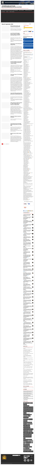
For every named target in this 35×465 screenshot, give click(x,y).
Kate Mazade (17, 105)
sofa (24, 448)
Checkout (7, 11)
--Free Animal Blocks (25, 97)
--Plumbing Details (25, 112)
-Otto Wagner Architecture (26, 129)
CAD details (26, 417)
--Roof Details (24, 118)
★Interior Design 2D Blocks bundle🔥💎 (27, 52)
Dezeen (13, 72)
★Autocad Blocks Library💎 (26, 59)
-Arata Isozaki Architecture (26, 126)
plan (32, 442)
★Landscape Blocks (25, 170)
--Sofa (24, 63)
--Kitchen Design (25, 162)
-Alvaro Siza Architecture (26, 136)
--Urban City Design (25, 174)
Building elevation (25, 165)
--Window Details (25, 120)
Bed (30, 414)
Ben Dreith (17, 64)
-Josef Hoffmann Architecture (26, 140)
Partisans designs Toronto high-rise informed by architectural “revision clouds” (16, 62)
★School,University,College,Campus (27, 180)
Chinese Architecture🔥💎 (26, 199)
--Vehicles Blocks (25, 74)
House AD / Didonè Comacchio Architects (15, 117)
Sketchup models (25, 198)
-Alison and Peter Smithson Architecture (27, 135)
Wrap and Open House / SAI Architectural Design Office (15, 26)
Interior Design (27, 427)
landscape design (27, 434)
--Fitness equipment (25, 64)
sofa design (27, 448)
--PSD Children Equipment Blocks (27, 155)
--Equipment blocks (25, 69)
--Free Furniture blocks (25, 96)
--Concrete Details (25, 110)
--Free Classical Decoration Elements (27, 83)
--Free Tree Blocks (25, 106)
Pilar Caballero (17, 27)
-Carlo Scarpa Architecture (26, 127)
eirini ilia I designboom (18, 126)
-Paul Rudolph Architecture (26, 130)
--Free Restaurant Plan (25, 90)
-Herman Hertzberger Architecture (27, 138)
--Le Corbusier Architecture (26, 146)
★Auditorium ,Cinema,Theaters (26, 193)
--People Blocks (25, 71)
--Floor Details (24, 111)
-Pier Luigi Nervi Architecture (26, 131)
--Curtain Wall (24, 115)
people (24, 442)
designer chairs (26, 419)
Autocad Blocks (27, 414)
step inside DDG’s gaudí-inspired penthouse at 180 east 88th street (16, 93)
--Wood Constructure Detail (26, 121)
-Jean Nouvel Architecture (26, 128)
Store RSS (25, 389)
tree (30, 449)
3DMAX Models (25, 166)
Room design (26, 446)
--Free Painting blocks (25, 101)
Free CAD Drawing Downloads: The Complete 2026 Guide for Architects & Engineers (27, 356)
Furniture (25, 423)
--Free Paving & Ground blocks (26, 102)
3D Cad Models (25, 167)
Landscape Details (27, 436)
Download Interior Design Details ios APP (28, 47)
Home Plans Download (25, 169)
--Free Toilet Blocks (25, 105)
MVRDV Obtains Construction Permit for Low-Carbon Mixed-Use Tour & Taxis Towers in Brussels (27, 382)
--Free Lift (24, 89)
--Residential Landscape (26, 173)
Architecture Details (28, 409)
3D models (25, 404)
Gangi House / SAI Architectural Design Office (16, 44)
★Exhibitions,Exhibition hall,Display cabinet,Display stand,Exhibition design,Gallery (27, 187)
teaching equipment (26, 449)
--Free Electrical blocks (25, 99)
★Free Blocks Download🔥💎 (28, 10)
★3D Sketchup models (25, 168)
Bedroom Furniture (25, 62)
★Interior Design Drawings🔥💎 (26, 158)
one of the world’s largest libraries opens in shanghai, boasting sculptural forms (15, 34)
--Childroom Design (25, 161)
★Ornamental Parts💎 (25, 56)
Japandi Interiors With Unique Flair (15, 134)
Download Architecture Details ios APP (28, 39)
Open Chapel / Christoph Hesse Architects (28, 366)
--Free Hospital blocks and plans (26, 79)
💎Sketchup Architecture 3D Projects (27, 109)
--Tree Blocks (24, 75)
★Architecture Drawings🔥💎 (26, 152)
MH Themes (11, 463)
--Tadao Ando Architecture (26, 148)
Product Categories (12, 11)
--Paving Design (25, 163)
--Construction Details (25, 114)
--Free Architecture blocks (26, 94)
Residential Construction (27, 445)
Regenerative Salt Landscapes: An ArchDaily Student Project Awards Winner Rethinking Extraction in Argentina (28, 374)
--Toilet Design (25, 164)
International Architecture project (27, 108)
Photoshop (24, 76)
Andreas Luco (17, 45)
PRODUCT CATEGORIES (21, 10)
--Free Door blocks (25, 98)
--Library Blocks (25, 73)
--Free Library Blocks (25, 80)
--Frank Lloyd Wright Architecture (27, 145)
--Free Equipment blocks (26, 84)
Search (19, 455)
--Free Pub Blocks (25, 81)
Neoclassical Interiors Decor (28, 439)
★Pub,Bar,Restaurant (25, 197)
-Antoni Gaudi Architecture (26, 137)
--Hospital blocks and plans (26, 72)
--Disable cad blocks (25, 70)
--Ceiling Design (25, 160)
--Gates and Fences (25, 171)
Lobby (24, 438)
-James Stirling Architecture (26, 139)
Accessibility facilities (26, 405)
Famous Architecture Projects (26, 107)
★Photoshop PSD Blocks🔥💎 (26, 154)
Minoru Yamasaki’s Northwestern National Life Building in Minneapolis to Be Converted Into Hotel (28, 378)
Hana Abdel (17, 76)
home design (27, 425)
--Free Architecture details (26, 87)
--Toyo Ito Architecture (25, 149)
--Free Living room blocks (26, 86)
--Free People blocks (25, 103)
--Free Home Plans (25, 92)
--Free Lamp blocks (25, 100)
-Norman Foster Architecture (26, 142)
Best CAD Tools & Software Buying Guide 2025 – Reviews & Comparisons (9, 10)
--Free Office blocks (25, 95)
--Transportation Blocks (26, 66)
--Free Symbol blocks (25, 104)
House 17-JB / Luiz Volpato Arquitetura (27, 363)
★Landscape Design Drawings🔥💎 (27, 172)
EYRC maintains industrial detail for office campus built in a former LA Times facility (16, 103)
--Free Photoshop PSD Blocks (26, 157)
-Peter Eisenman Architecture (26, 143)
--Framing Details (25, 117)
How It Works (3, 11)
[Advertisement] (17, 17)
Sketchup (30, 446)
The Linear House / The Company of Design (16, 75)
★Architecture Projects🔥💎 (26, 151)
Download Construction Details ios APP (28, 42)
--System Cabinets (25, 65)
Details (30, 419)
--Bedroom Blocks (25, 67)
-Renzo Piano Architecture (26, 132)
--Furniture (24, 61)
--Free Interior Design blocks (26, 93)
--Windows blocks (25, 68)
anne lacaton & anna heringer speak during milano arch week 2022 (16, 124)
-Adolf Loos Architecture (26, 134)
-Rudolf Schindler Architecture (26, 133)
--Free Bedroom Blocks (25, 78)
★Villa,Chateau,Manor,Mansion (26, 177)
